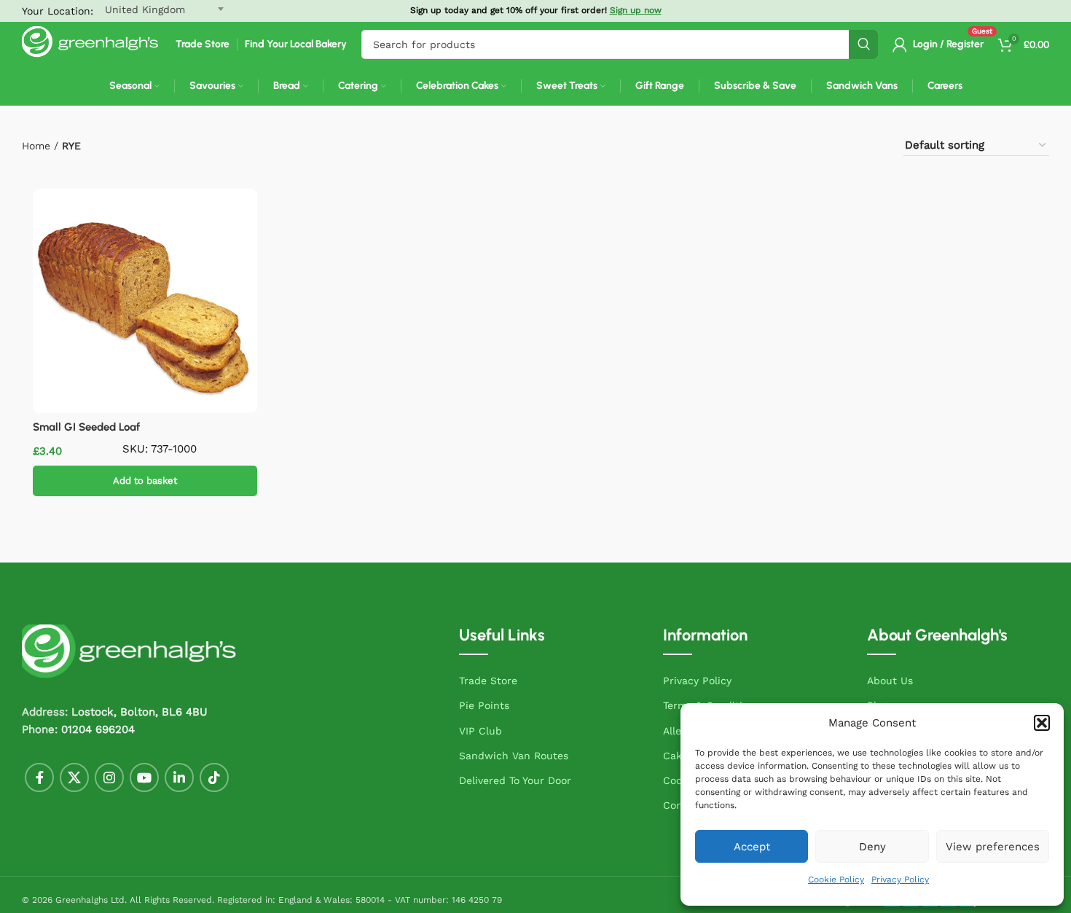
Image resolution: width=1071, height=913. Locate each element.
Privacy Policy (900, 879)
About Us (890, 680)
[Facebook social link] (39, 777)
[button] (1042, 723)
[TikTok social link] (214, 777)
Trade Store (488, 680)
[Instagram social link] (109, 777)
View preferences (993, 846)
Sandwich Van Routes (513, 755)
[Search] (863, 44)
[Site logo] (91, 43)
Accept (752, 846)
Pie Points (484, 705)
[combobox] (619, 44)
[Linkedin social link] (179, 777)
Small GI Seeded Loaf (86, 427)
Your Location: (57, 11)
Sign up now (636, 10)
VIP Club (480, 731)
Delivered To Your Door (515, 780)
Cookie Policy (836, 879)
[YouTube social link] (144, 777)
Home (36, 146)
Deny (872, 846)
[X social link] (74, 777)
